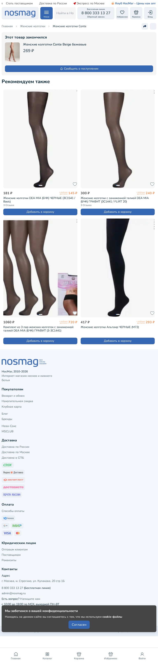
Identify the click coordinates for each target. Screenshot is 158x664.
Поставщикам (11, 555)
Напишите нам (30, 599)
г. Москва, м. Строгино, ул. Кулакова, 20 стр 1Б (33, 581)
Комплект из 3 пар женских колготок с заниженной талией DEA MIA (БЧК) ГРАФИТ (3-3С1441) (38, 329)
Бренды (7, 419)
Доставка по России (53, 3)
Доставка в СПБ (13, 458)
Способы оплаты (13, 511)
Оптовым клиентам (15, 549)
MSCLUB (7, 431)
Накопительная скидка (17, 401)
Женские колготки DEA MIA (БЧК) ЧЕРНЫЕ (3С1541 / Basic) (39, 200)
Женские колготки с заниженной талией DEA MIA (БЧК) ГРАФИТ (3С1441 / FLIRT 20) (115, 200)
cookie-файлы (112, 617)
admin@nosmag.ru (14, 593)
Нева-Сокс (9, 426)
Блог (5, 414)
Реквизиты (9, 560)
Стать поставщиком (19, 3)
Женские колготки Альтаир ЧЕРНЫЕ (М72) (110, 327)
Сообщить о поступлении (81, 69)
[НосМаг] (20, 13)
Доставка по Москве (16, 452)
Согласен (79, 624)
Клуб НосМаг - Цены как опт (135, 3)
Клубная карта (12, 407)
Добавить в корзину (40, 212)
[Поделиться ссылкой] (145, 26)
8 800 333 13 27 (12, 588)
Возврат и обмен (13, 396)
